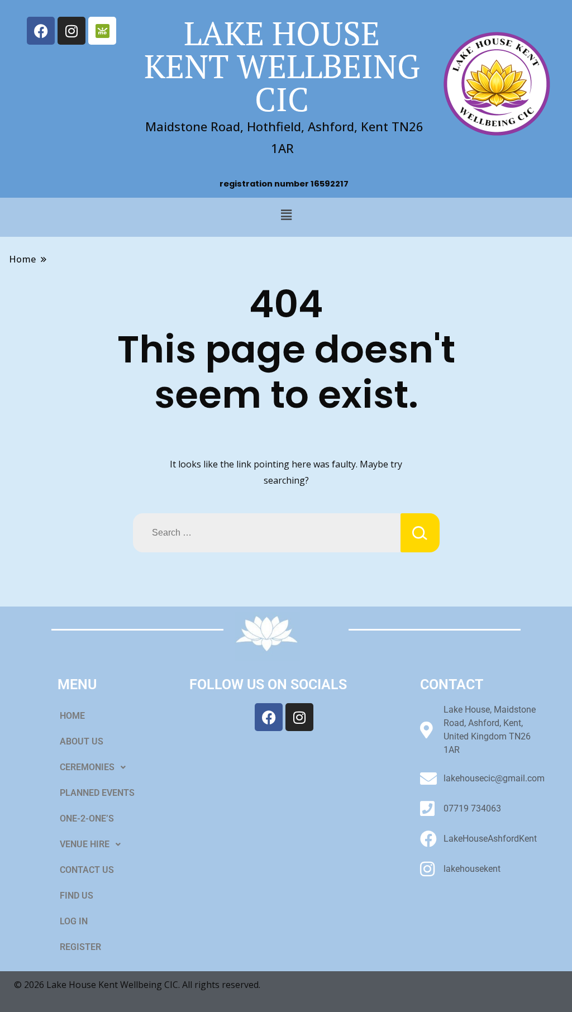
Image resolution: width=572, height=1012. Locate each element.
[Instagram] (71, 31)
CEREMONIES (87, 767)
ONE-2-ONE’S (87, 818)
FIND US (76, 895)
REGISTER (80, 947)
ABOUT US (81, 741)
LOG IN (74, 921)
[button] (286, 214)
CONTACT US (87, 870)
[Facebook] (41, 31)
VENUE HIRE (84, 844)
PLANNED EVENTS (97, 792)
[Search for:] (267, 532)
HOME (72, 715)
